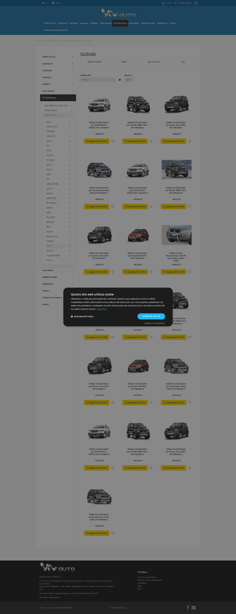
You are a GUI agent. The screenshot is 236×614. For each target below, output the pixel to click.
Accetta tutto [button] (151, 316)
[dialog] (118, 307)
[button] (82, 316)
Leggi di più (101, 309)
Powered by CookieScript (154, 323)
